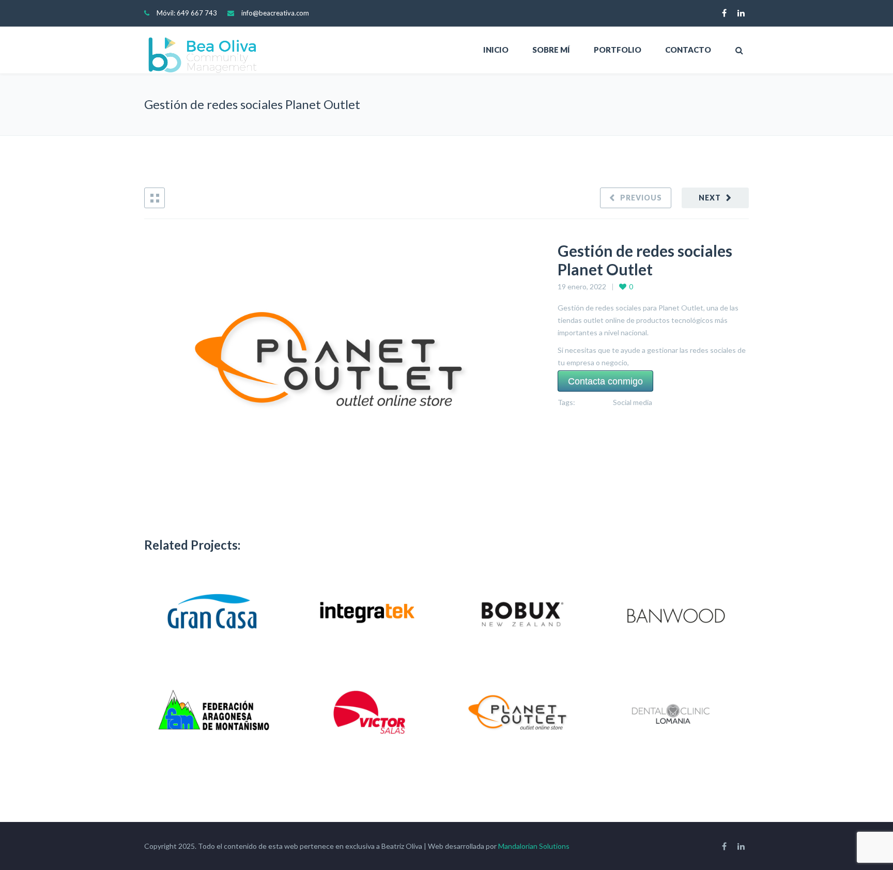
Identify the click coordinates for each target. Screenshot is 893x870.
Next (710, 197)
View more (215, 615)
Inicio (496, 49)
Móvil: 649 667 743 (187, 13)
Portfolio (617, 49)
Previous (641, 197)
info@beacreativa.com (275, 13)
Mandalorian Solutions (533, 846)
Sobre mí (551, 49)
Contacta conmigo (605, 381)
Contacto (688, 49)
